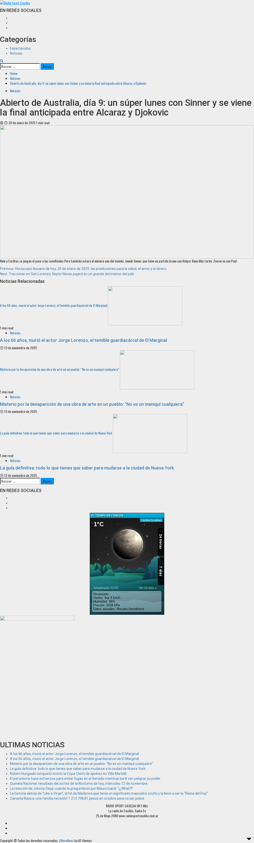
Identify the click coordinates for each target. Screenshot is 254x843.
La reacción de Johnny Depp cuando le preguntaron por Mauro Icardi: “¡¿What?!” (71, 788)
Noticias (16, 53)
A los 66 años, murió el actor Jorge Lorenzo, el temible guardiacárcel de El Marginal (53, 305)
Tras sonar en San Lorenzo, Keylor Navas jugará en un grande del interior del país (67, 274)
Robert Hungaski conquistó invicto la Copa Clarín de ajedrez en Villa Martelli (68, 774)
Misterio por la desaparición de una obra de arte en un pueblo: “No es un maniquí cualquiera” (59, 369)
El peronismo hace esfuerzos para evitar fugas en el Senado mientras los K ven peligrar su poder (85, 779)
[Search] (1, 60)
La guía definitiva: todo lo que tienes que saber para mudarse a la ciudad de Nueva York (56, 433)
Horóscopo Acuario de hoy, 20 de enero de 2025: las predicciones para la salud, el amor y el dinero (83, 269)
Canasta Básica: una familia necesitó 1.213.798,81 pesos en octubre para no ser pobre (77, 798)
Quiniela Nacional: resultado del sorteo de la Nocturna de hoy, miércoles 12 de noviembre (79, 783)
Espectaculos (20, 48)
